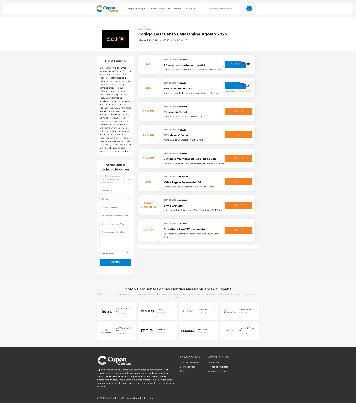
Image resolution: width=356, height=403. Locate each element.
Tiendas (177, 8)
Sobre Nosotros (187, 367)
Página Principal (136, 8)
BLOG (183, 371)
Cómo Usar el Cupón (218, 371)
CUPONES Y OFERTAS (158, 8)
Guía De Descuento (189, 362)
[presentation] (230, 8)
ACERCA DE (189, 8)
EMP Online (170, 59)
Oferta (238, 111)
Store (165, 40)
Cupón (235, 64)
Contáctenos (214, 362)
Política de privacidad (218, 367)
